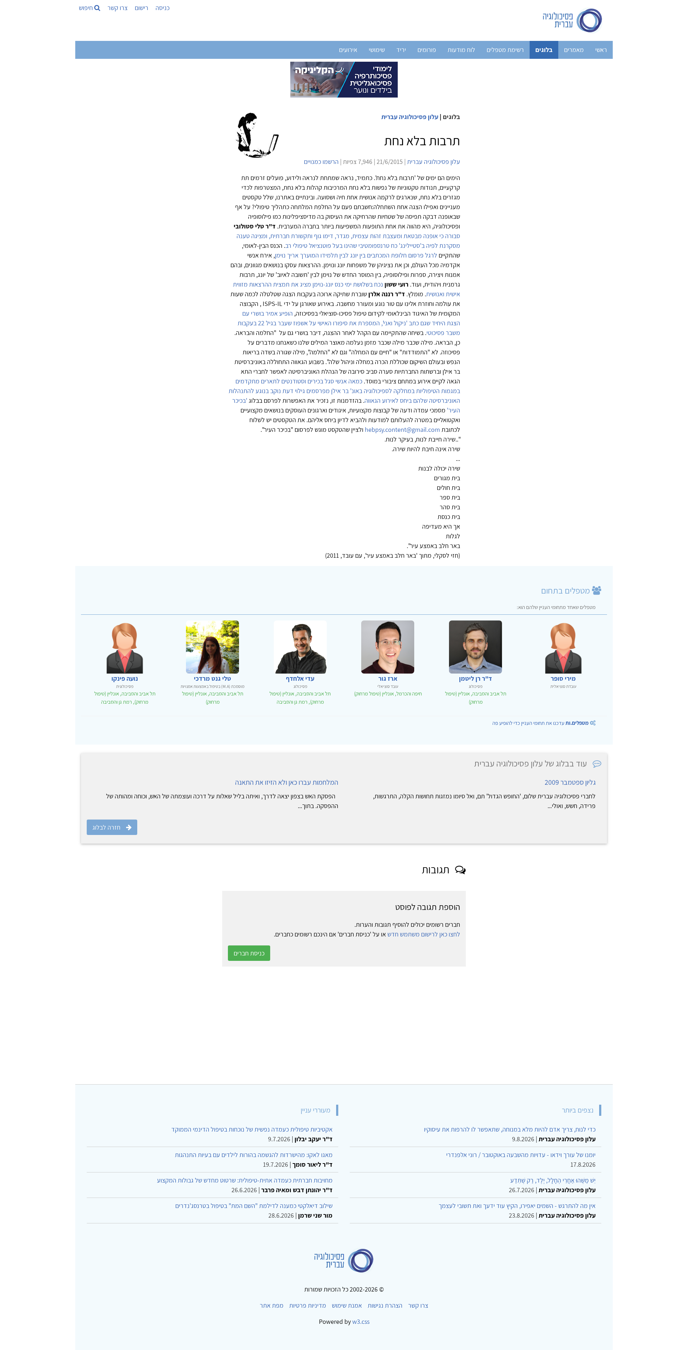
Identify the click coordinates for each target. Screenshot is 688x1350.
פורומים (426, 50)
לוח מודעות (461, 50)
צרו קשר (118, 8)
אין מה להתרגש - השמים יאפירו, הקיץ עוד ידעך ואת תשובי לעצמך (517, 1206)
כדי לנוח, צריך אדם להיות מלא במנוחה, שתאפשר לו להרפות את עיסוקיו (510, 1129)
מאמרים (574, 50)
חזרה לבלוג (106, 827)
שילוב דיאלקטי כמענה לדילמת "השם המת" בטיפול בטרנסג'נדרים (254, 1206)
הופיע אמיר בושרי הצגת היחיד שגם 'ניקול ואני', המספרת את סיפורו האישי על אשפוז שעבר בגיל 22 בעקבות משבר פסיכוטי (349, 323)
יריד (401, 50)
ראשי (601, 50)
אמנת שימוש (347, 1305)
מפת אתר (271, 1305)
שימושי (377, 50)
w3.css (360, 1321)
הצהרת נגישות (385, 1305)
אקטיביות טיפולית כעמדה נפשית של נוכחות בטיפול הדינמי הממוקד (252, 1129)
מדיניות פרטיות (307, 1305)
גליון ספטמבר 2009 (570, 782)
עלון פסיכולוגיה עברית (409, 117)
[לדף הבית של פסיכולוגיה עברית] (573, 20)
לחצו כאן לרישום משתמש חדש (423, 934)
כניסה (162, 8)
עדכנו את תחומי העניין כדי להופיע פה (540, 722)
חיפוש (86, 8)
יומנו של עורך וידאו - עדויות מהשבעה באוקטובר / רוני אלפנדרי (521, 1155)
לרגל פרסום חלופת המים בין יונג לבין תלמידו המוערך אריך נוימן (356, 255)
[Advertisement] (392, 1025)
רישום (141, 8)
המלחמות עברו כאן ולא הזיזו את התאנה (286, 782)
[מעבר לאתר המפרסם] (344, 79)
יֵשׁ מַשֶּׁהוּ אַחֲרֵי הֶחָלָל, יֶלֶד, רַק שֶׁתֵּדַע (553, 1180)
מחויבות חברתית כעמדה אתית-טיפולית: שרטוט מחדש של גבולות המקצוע (245, 1180)
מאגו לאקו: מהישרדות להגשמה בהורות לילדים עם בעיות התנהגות (254, 1155)
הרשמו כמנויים (321, 161)
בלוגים (544, 50)
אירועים (348, 50)
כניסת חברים (249, 953)
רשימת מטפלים (505, 50)
